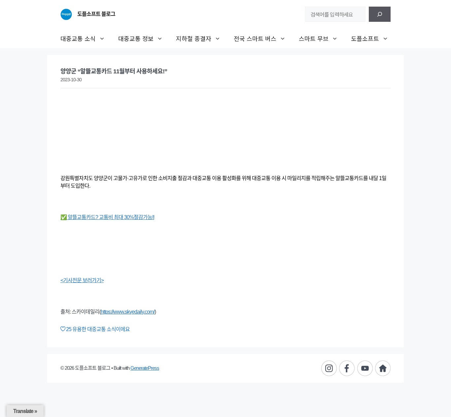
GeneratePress (144, 368)
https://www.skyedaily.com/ (128, 312)
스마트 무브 (314, 38)
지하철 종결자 (193, 38)
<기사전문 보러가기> (82, 280)
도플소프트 (365, 38)
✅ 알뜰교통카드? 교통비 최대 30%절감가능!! (107, 217)
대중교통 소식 (78, 38)
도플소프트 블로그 (96, 14)
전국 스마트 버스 (255, 38)
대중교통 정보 (136, 38)
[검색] (380, 14)
